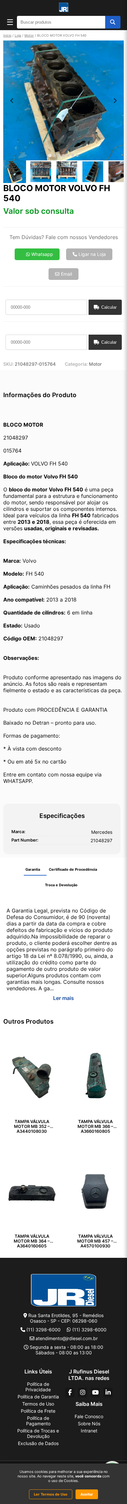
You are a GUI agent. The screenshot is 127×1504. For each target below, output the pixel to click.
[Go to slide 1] (49, 155)
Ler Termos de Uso (50, 1494)
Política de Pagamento (38, 1420)
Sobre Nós (89, 1423)
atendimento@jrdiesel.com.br (66, 1338)
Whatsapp (41, 254)
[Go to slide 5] (68, 155)
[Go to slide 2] (54, 155)
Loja (18, 35)
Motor (29, 35)
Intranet (89, 1430)
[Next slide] (115, 100)
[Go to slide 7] (77, 155)
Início (7, 35)
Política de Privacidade (38, 1386)
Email (66, 274)
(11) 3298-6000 (43, 1329)
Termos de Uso (38, 1403)
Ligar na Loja (91, 254)
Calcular (109, 307)
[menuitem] (14, 171)
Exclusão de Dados (38, 1443)
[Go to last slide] (11, 100)
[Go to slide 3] (59, 155)
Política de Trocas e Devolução (38, 1433)
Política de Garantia (38, 1396)
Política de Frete (38, 1411)
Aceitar (86, 1494)
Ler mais (63, 998)
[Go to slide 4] (63, 155)
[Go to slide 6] (72, 155)
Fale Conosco (89, 1416)
